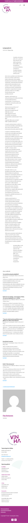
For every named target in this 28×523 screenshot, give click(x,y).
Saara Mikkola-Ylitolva (13, 299)
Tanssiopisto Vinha (12, 275)
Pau (12, 50)
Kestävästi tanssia (8, 341)
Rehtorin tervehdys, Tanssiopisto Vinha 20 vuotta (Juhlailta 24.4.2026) (13, 297)
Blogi (9, 50)
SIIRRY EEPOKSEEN (18, 1)
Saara (7, 301)
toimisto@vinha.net (6, 456)
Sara (7, 277)
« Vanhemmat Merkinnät (9, 386)
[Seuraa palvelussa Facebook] (12, 520)
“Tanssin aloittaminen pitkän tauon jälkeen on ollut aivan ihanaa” (12, 319)
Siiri (7, 344)
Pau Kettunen (8, 416)
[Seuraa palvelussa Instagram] (15, 520)
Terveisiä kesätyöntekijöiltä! (11, 274)
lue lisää (5, 290)
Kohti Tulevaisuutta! (8, 364)
